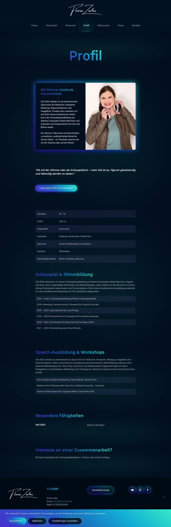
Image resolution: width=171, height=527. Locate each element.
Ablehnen (37, 521)
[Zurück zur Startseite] (85, 10)
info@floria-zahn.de (62, 501)
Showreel (70, 25)
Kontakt (136, 25)
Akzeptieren (15, 521)
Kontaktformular (100, 490)
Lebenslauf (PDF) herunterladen (56, 188)
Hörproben (51, 25)
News (121, 25)
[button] (164, 497)
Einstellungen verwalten (65, 521)
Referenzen (103, 25)
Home (34, 25)
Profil (86, 25)
